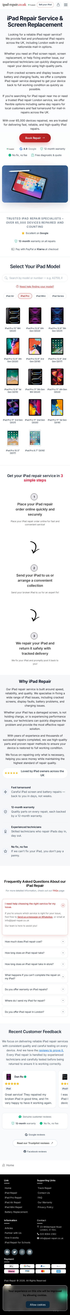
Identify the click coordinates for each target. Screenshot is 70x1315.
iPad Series (58, 296)
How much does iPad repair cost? (23, 941)
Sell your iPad (45, 4)
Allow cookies (38, 1305)
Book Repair (33, 138)
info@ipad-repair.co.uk (51, 1238)
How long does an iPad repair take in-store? (29, 964)
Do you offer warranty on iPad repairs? (26, 989)
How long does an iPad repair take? (24, 952)
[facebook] (7, 1252)
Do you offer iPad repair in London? (24, 1011)
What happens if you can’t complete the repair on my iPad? (32, 976)
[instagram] (22, 1252)
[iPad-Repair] (14, 5)
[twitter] (14, 1252)
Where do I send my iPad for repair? (25, 1000)
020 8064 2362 (48, 1234)
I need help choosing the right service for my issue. (30, 905)
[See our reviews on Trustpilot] (31, 4)
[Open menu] (66, 5)
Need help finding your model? (37, 286)
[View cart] (58, 5)
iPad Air (10, 296)
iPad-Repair (25, 1280)
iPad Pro (25, 296)
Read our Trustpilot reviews (33, 1143)
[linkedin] (29, 1252)
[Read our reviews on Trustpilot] (10, 148)
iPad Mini (41, 296)
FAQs (55, 890)
